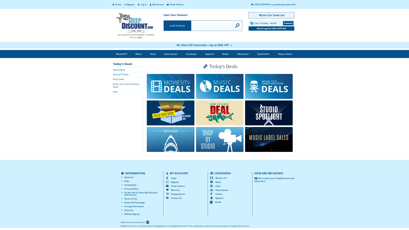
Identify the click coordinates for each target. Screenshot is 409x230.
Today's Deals (122, 64)
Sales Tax (128, 210)
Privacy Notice (131, 189)
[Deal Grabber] (220, 112)
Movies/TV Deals (121, 74)
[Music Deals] (220, 86)
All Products (178, 25)
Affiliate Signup (131, 214)
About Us (128, 177)
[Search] (237, 25)
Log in (143, 4)
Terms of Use (130, 199)
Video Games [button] (170, 54)
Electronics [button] (242, 54)
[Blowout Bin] (170, 112)
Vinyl (217, 186)
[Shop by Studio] (220, 139)
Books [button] (225, 54)
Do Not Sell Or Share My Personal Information (140, 194)
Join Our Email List (273, 15)
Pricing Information (134, 206)
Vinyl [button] (152, 54)
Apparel (219, 198)
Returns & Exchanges (134, 202)
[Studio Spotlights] (269, 112)
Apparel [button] (209, 54)
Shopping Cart (178, 194)
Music (218, 182)
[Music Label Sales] (269, 139)
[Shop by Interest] (170, 139)
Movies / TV (221, 178)
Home (118, 4)
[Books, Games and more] (269, 86)
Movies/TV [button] (121, 54)
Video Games (221, 190)
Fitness (218, 194)
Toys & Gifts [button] (263, 54)
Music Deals (118, 79)
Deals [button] (284, 54)
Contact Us (176, 198)
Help (115, 91)
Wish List (175, 190)
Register (131, 4)
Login (173, 178)
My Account (158, 4)
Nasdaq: (136, 37)
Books (218, 202)
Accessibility (130, 185)
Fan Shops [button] (191, 54)
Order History (176, 4)
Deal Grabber (119, 69)
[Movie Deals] (170, 86)
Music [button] (138, 54)
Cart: (265, 23)
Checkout (288, 23)
